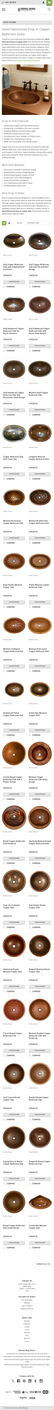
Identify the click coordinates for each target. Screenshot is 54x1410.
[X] (12, 1381)
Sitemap (25, 1408)
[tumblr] (35, 1381)
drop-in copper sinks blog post (28, 60)
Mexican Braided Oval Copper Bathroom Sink (39, 522)
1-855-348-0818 (10, 2)
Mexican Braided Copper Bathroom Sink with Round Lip (39, 1035)
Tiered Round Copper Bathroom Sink (12, 1034)
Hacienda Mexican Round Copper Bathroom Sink (40, 842)
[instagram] (41, 1381)
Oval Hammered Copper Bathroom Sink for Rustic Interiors (13, 331)
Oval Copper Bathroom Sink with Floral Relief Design (39, 267)
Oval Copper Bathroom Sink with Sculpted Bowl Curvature (13, 267)
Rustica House (7, 255)
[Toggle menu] (3, 9)
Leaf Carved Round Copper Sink (11, 1098)
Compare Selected (43, 1264)
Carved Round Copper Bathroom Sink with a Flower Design (12, 779)
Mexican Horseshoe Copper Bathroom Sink (13, 522)
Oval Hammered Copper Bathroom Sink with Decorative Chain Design (14, 395)
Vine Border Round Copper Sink (37, 906)
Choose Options (14, 281)
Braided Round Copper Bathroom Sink (39, 1098)
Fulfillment (27, 1324)
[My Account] (43, 2)
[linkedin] (29, 1381)
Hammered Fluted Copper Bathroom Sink (13, 714)
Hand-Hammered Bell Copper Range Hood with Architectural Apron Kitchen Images (27, 1366)
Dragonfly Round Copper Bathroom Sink (39, 1162)
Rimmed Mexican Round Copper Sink (39, 970)
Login (23, 1306)
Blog (27, 1335)
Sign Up (30, 1306)
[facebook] (18, 1381)
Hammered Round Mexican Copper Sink (12, 970)
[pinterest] (24, 1381)
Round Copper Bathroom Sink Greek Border (14, 1226)
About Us (27, 1338)
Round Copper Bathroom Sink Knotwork (14, 842)
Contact (27, 1327)
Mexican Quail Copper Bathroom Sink (38, 393)
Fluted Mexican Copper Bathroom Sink (39, 586)
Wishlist (27, 1303)
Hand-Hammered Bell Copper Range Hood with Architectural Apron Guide (27, 1361)
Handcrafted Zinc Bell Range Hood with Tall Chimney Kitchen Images (27, 1357)
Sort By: (19, 223)
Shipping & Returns (27, 1309)
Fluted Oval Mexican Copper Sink (38, 714)
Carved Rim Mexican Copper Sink (38, 1226)
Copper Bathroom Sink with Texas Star (13, 458)
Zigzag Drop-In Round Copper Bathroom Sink (13, 1162)
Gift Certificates (27, 1300)
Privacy (27, 1341)
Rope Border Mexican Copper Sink (12, 586)
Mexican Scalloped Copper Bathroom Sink (13, 650)
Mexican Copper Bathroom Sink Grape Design (38, 779)
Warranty (27, 1321)
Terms (27, 1330)
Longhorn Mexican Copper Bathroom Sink (39, 458)
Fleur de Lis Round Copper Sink (11, 906)
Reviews (27, 1333)
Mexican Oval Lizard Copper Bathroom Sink (39, 650)
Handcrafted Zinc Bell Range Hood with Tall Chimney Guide (27, 1354)
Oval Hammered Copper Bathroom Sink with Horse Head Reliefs (39, 331)
